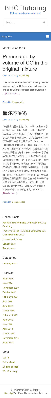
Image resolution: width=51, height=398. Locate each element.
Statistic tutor (9, 243)
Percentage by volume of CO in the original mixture (25, 62)
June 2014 (8, 342)
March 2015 (8, 333)
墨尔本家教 (15, 112)
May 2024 (7, 283)
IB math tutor (9, 248)
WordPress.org (10, 371)
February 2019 (10, 315)
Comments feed (10, 366)
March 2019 (8, 310)
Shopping (8, 393)
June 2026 (8, 278)
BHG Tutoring (25, 7)
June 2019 (8, 306)
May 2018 (7, 324)
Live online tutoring (12, 239)
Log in (6, 357)
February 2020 (10, 296)
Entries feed (9, 362)
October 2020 (9, 292)
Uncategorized (18, 102)
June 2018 (8, 319)
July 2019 (7, 301)
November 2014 (11, 337)
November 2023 (11, 287)
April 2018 (8, 328)
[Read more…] (12, 93)
